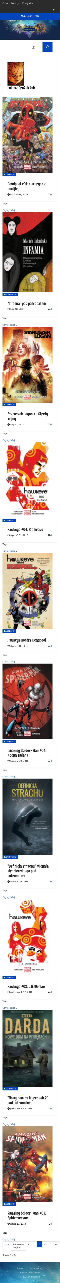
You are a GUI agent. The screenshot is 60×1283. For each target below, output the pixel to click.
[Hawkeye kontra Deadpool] (27, 590)
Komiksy (9, 175)
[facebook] (53, 10)
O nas (5, 3)
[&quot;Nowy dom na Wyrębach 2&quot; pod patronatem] (27, 1048)
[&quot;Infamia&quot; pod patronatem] (27, 251)
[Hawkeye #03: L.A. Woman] (27, 936)
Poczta (20, 1268)
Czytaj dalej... (9, 210)
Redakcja (15, 3)
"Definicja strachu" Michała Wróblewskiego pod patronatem (28, 870)
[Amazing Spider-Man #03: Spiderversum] (27, 1163)
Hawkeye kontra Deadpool (27, 640)
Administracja (36, 1268)
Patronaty (10, 294)
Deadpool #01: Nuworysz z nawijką (27, 186)
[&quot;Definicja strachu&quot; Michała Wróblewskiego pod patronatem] (27, 816)
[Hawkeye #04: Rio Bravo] (27, 479)
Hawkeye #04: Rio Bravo (25, 529)
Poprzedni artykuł (18, 1246)
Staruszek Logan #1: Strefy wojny (28, 416)
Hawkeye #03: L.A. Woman (26, 986)
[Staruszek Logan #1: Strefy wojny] (27, 364)
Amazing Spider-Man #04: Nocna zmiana (27, 753)
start (7, 1244)
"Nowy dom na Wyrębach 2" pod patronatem (28, 1100)
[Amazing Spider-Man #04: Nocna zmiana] (27, 701)
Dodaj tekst (27, 3)
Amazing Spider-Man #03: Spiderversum (27, 1215)
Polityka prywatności (30, 1272)
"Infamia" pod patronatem (27, 303)
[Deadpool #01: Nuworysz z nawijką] (27, 134)
